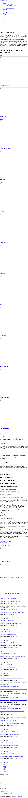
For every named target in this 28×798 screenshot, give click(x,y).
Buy (7, 10)
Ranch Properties (4, 366)
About (4, 3)
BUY (1, 119)
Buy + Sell (5, 9)
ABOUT (2, 182)
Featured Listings (10, 8)
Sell (6, 12)
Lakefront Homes (4, 428)
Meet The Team (12, 5)
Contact (4, 14)
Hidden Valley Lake (5, 85)
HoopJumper (20, 796)
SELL (1, 55)
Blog (4, 13)
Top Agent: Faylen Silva (5, 561)
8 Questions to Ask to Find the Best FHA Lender (11, 577)
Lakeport (2, 273)
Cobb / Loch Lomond (5, 148)
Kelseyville (2, 179)
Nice (1, 304)
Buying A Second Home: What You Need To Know (12, 593)
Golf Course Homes (4, 397)
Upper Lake (3, 335)
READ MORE (3, 515)
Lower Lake (3, 242)
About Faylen (9, 4)
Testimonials (8, 6)
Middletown (3, 116)
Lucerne (2, 211)
